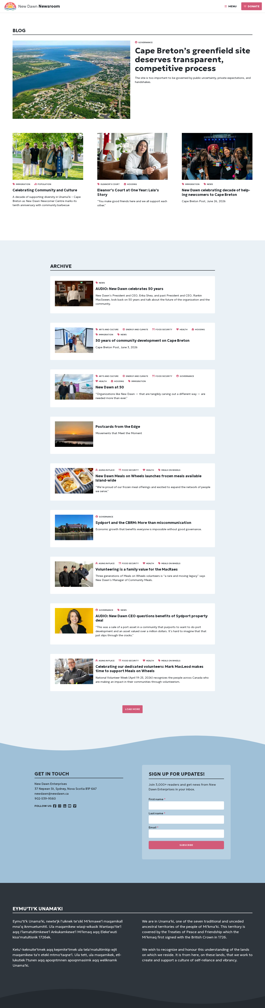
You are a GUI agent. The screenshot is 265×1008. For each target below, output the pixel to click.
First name (157, 799)
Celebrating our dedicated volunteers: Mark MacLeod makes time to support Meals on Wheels (149, 668)
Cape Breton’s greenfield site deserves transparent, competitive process (192, 59)
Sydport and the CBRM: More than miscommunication (143, 522)
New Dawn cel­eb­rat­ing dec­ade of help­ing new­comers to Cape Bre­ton (216, 192)
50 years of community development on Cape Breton (142, 340)
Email (153, 827)
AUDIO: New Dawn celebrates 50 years (129, 288)
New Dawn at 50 (110, 387)
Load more (132, 709)
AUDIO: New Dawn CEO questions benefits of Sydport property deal (152, 618)
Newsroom (49, 6)
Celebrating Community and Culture (45, 190)
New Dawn (27, 6)
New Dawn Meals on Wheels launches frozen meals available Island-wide (148, 478)
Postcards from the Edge (118, 426)
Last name (157, 813)
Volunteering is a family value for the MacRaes (137, 569)
